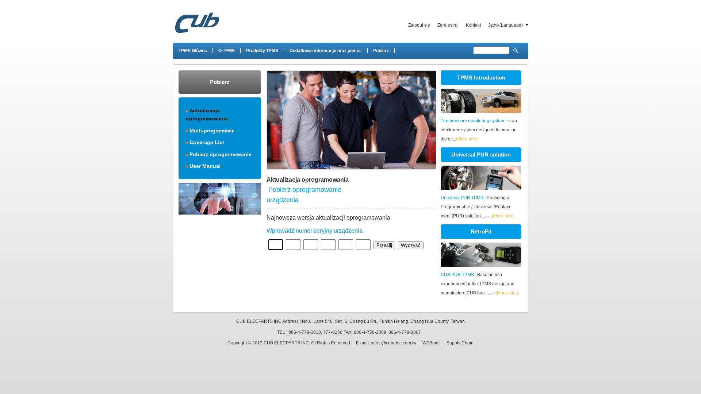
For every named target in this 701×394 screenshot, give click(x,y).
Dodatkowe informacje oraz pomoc (326, 50)
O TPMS (226, 50)
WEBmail (431, 342)
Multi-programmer (211, 131)
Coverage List (206, 142)
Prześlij (384, 245)
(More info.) (467, 139)
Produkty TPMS (262, 50)
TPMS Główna (193, 50)
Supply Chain (460, 342)
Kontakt (473, 25)
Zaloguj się (419, 25)
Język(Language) (505, 25)
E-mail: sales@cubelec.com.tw (386, 342)
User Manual (205, 166)
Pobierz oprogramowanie (220, 154)
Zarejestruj (448, 25)
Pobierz (381, 50)
